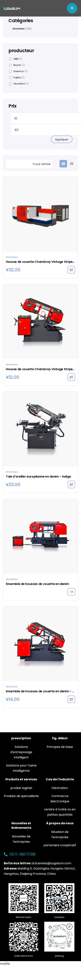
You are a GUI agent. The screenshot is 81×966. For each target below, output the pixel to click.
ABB (18, 59)
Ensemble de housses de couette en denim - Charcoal (40, 691)
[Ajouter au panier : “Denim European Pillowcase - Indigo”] (71, 484)
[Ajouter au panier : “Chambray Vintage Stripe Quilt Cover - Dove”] (71, 377)
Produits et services (21, 779)
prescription (21, 738)
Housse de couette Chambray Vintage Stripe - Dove (40, 369)
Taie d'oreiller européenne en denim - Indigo (38, 476)
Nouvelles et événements (21, 825)
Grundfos (21, 83)
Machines (12, 257)
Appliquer (61, 139)
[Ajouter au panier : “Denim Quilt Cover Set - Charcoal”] (71, 699)
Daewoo (21, 71)
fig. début (60, 738)
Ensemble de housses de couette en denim (37, 584)
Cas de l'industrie (60, 779)
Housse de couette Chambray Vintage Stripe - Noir (40, 262)
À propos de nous (59, 823)
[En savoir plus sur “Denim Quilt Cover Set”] (71, 592)
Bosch (19, 65)
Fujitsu (19, 77)
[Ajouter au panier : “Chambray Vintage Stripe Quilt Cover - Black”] (71, 270)
